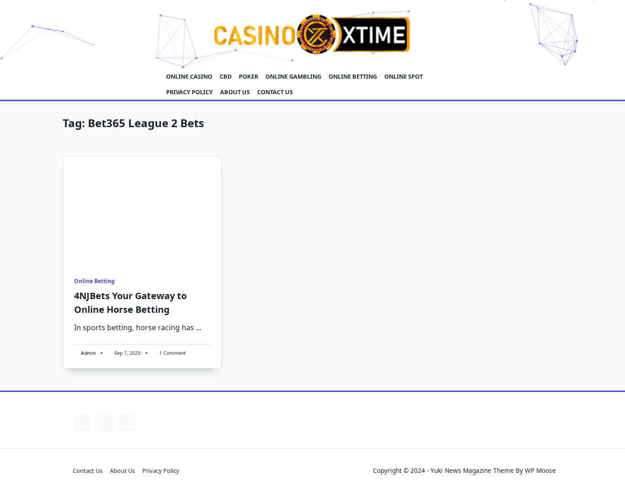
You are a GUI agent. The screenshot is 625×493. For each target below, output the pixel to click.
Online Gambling (293, 76)
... (198, 327)
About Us (235, 92)
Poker (248, 76)
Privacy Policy (189, 92)
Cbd (226, 76)
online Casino (189, 76)
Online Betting (353, 76)
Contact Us (275, 92)
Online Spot (403, 76)
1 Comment (172, 353)
